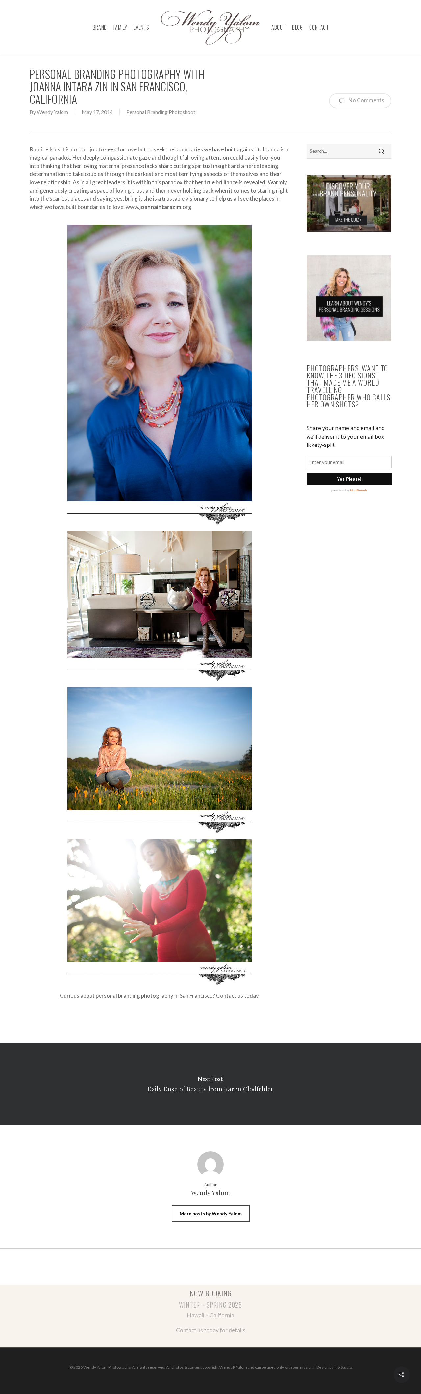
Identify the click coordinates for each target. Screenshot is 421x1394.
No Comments (365, 100)
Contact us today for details (210, 1330)
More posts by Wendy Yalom (211, 1213)
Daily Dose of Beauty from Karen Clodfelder (210, 1084)
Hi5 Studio (343, 1367)
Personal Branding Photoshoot (160, 112)
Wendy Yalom (52, 112)
